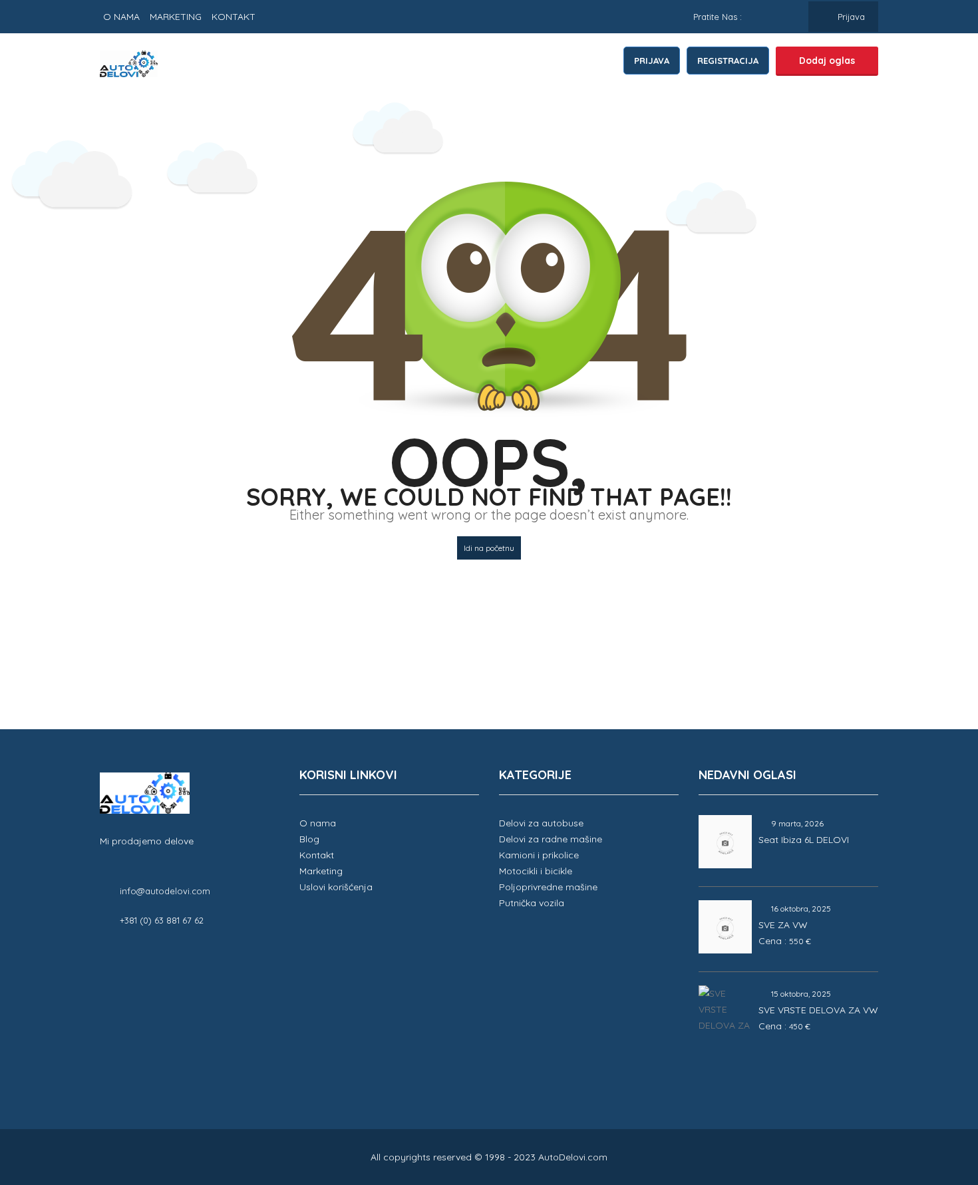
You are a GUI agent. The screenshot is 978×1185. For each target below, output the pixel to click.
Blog (309, 839)
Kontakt (316, 855)
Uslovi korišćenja (336, 887)
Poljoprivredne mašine (548, 887)
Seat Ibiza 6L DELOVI (803, 840)
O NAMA (121, 17)
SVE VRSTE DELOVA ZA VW (818, 1010)
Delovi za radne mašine (550, 839)
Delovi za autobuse (541, 823)
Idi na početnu (489, 548)
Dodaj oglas (827, 61)
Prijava (850, 16)
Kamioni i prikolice (539, 855)
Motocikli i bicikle (535, 871)
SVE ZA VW (783, 925)
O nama (317, 823)
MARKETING (176, 17)
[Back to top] (934, 1101)
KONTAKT (233, 17)
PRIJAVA (651, 60)
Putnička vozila (531, 903)
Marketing (321, 871)
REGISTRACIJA (727, 60)
